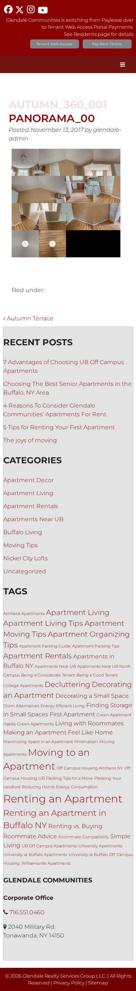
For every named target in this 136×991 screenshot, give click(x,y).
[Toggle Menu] (122, 64)
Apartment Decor (28, 480)
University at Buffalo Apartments (35, 854)
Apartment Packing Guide (45, 646)
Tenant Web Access (55, 44)
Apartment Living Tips (43, 623)
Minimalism (86, 741)
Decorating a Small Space (92, 695)
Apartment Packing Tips (95, 646)
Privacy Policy (69, 983)
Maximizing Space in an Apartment (38, 741)
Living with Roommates (89, 723)
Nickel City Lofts (25, 558)
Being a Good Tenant (97, 675)
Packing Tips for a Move (69, 778)
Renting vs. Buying (75, 826)
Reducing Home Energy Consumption (60, 787)
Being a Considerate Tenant (48, 675)
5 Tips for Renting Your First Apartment (59, 427)
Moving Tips (20, 545)
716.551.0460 (27, 912)
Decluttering (67, 684)
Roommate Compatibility (83, 837)
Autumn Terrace (30, 318)
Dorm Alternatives (21, 706)
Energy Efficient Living (63, 706)
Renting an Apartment (63, 798)
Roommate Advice (30, 836)
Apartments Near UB (33, 519)
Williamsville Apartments (46, 863)
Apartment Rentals (30, 506)
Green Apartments (35, 724)
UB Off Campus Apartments (49, 846)
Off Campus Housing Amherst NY (90, 768)
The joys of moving (30, 440)
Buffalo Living (22, 532)
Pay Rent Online (107, 44)
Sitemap (98, 983)
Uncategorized (24, 571)
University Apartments (100, 846)
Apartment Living (28, 493)
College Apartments (23, 685)
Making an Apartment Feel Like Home (58, 732)
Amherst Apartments (24, 613)
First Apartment (72, 714)
